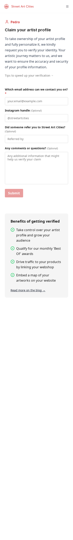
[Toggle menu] (67, 6)
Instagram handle (23, 110)
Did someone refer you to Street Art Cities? (35, 129)
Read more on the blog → (28, 290)
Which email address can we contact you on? (36, 91)
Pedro (15, 22)
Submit (14, 193)
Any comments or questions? (31, 148)
